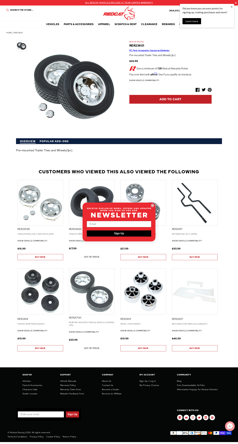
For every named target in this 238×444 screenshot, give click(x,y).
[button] (230, 426)
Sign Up (119, 233)
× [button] (231, 7)
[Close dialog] (152, 205)
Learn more (191, 21)
